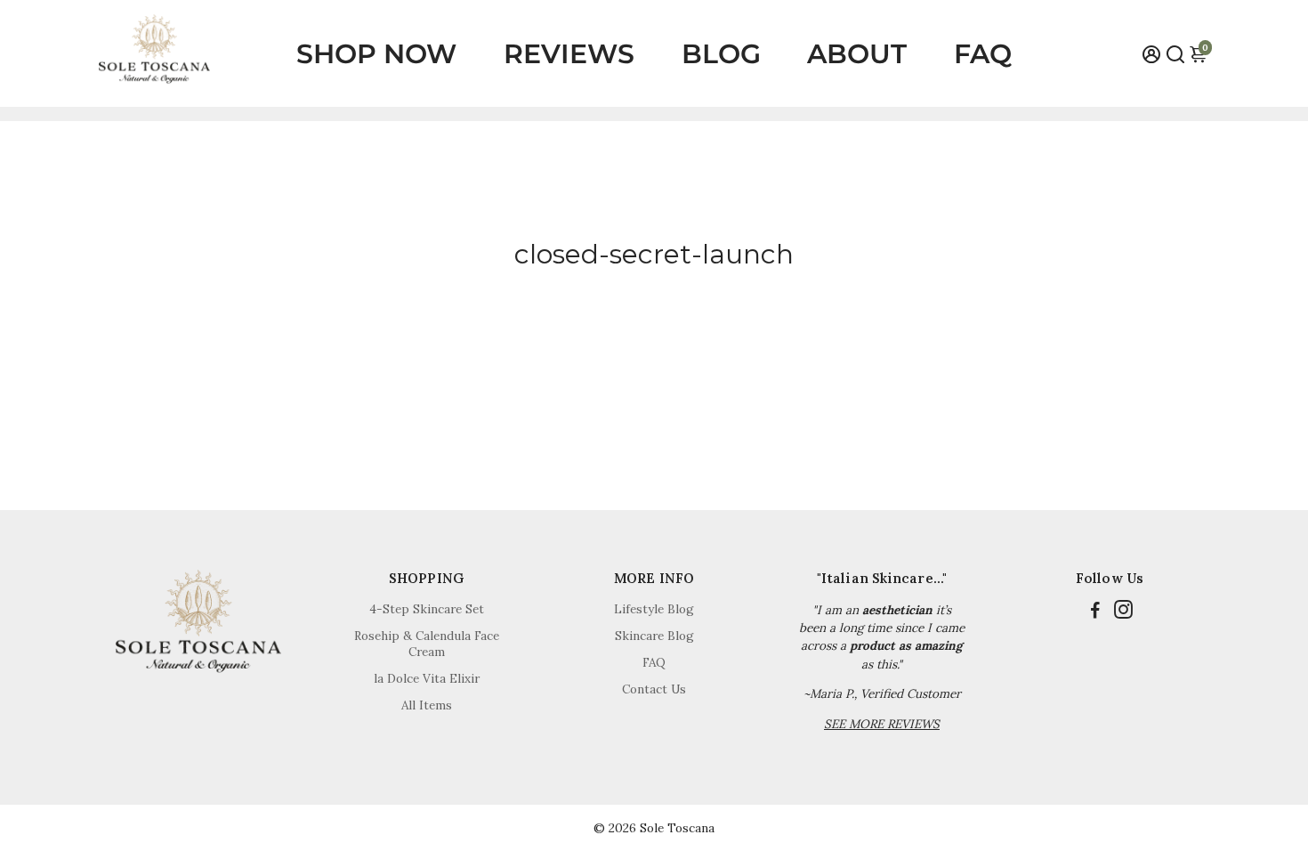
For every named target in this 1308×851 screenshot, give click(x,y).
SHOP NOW (376, 53)
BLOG (721, 53)
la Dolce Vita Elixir (427, 678)
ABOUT (857, 53)
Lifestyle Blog (654, 609)
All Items (426, 705)
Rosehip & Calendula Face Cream (426, 644)
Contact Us (654, 689)
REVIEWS (569, 53)
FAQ (983, 53)
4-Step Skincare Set (426, 609)
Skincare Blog (654, 636)
